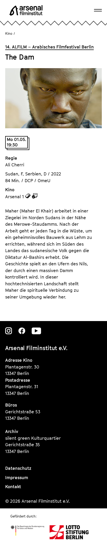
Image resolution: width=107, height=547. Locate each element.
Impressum (16, 477)
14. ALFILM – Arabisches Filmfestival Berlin (49, 46)
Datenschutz (18, 468)
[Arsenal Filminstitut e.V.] (26, 10)
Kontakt (13, 486)
